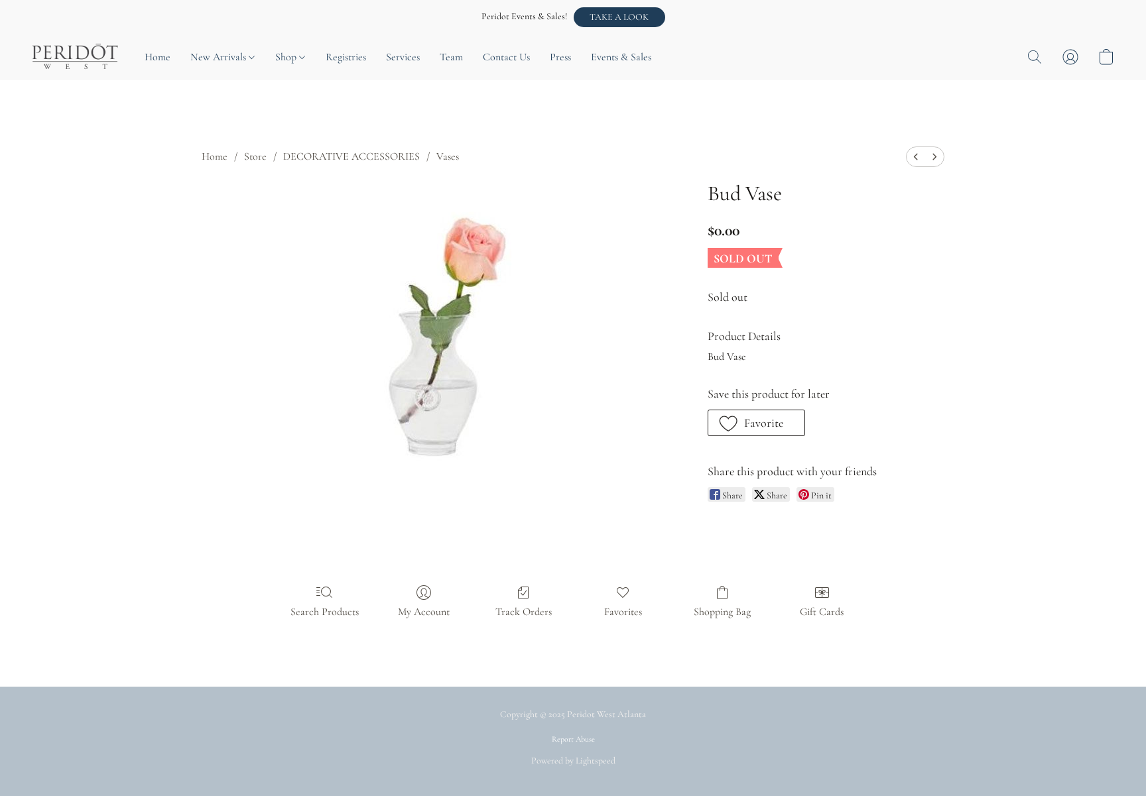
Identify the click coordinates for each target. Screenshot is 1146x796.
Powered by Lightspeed (573, 760)
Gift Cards (822, 611)
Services (403, 57)
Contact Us (506, 57)
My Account (424, 611)
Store (255, 156)
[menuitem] (916, 156)
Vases (447, 156)
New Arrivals (219, 57)
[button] (619, 17)
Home (157, 57)
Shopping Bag (722, 611)
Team (451, 57)
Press (560, 57)
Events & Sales (621, 57)
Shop (287, 57)
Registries (346, 57)
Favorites (623, 611)
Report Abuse (573, 739)
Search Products (324, 611)
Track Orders (523, 611)
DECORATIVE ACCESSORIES (351, 156)
